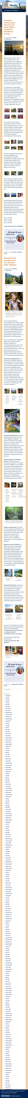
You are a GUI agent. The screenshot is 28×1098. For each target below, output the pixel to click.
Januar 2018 (7, 910)
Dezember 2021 (8, 813)
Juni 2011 (7, 1076)
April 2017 (7, 929)
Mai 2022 (7, 803)
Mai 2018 (7, 901)
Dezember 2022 (8, 788)
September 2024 (8, 744)
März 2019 (7, 880)
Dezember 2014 (8, 988)
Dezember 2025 (8, 712)
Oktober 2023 (8, 767)
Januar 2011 (7, 1087)
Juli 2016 (7, 948)
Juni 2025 (7, 725)
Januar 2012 (7, 1061)
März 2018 (7, 906)
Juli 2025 (7, 723)
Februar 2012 (8, 1059)
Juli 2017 (7, 922)
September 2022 (8, 794)
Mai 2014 (7, 1002)
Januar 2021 (7, 836)
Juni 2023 (7, 775)
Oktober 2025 (8, 716)
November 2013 (8, 1015)
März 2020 (7, 855)
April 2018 (7, 904)
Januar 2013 (7, 1036)
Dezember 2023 (8, 763)
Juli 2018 (7, 897)
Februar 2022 (8, 809)
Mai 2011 (7, 1078)
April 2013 (7, 1030)
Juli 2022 (7, 798)
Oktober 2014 (8, 992)
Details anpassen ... (16, 1096)
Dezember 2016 (8, 937)
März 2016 (7, 956)
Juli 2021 (7, 824)
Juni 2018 (7, 899)
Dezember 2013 (8, 1013)
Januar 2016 (7, 960)
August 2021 (8, 821)
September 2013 (8, 1019)
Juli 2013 (7, 1023)
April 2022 (7, 805)
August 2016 (8, 946)
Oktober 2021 (8, 817)
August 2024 (8, 746)
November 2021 (8, 815)
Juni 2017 (7, 925)
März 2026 (7, 706)
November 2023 (8, 765)
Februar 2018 (8, 908)
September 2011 (8, 1070)
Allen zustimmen (6, 1095)
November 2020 (8, 840)
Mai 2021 (7, 828)
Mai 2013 (7, 1028)
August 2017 (8, 920)
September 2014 (8, 994)
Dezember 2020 (8, 838)
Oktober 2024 (8, 742)
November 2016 (8, 939)
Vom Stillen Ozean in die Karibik (13, 633)
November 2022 (8, 790)
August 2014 (8, 996)
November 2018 (8, 889)
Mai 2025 (7, 727)
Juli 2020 (7, 849)
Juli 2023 (7, 773)
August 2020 (8, 847)
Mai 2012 (7, 1053)
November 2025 (8, 714)
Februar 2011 (8, 1084)
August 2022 (8, 796)
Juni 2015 (7, 975)
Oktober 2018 (8, 891)
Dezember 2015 (8, 962)
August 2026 (8, 695)
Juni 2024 (7, 750)
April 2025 (7, 729)
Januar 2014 (7, 1011)
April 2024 (7, 754)
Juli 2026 (7, 697)
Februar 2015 (8, 983)
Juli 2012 (7, 1049)
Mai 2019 (7, 876)
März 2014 (7, 1007)
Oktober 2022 (8, 792)
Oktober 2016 (8, 941)
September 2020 (8, 845)
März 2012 (7, 1057)
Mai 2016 (7, 952)
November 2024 (8, 739)
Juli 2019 (7, 872)
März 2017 (7, 931)
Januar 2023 (7, 786)
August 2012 (8, 1047)
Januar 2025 (7, 735)
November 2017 (8, 914)
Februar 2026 (8, 708)
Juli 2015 (7, 973)
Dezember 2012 (8, 1038)
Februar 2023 (8, 784)
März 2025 (7, 731)
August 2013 (8, 1021)
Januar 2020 (7, 859)
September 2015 (8, 969)
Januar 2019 (7, 885)
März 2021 (7, 832)
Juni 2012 (7, 1051)
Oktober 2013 (8, 1017)
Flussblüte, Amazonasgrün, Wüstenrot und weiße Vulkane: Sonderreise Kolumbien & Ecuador (9, 27)
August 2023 (8, 771)
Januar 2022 (7, 811)
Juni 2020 (7, 851)
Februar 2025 (8, 733)
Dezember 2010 (8, 1089)
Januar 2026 (7, 710)
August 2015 (8, 971)
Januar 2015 (7, 986)
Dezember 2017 (8, 912)
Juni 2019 (14, 252)
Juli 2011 (7, 1074)
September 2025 (8, 718)
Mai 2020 (7, 853)
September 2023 (8, 769)
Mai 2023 (7, 777)
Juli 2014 (7, 998)
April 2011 (7, 1080)
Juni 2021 (7, 826)
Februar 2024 (8, 758)
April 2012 (7, 1055)
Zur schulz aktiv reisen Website (11, 10)
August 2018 (15, 684)
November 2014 (8, 990)
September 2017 (8, 918)
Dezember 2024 (8, 737)
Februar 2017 (8, 933)
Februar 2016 (8, 958)
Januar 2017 (7, 935)
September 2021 (8, 819)
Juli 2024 (7, 748)
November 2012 (8, 1040)
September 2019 (8, 868)
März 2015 (7, 981)
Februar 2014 (8, 1009)
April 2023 (7, 779)
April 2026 (7, 704)
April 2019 (7, 878)
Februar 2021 (8, 834)
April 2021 (7, 830)
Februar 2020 (8, 857)
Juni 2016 (7, 950)
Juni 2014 (7, 1000)
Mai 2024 (7, 752)
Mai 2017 (7, 927)
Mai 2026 (7, 702)
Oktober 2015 (8, 967)
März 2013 (7, 1032)
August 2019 (8, 870)
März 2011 (7, 1082)
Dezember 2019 (8, 861)
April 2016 (7, 954)
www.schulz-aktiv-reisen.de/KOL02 (14, 226)
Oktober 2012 (8, 1042)
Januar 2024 (7, 760)
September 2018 (8, 893)
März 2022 (7, 807)
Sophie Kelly (8, 39)
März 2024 (7, 756)
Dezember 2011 (8, 1063)
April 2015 (7, 979)
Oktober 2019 (8, 866)
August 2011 (7, 1072)
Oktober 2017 (8, 916)
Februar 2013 (8, 1034)
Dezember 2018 (8, 887)
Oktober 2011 (8, 1068)
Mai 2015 (7, 977)
